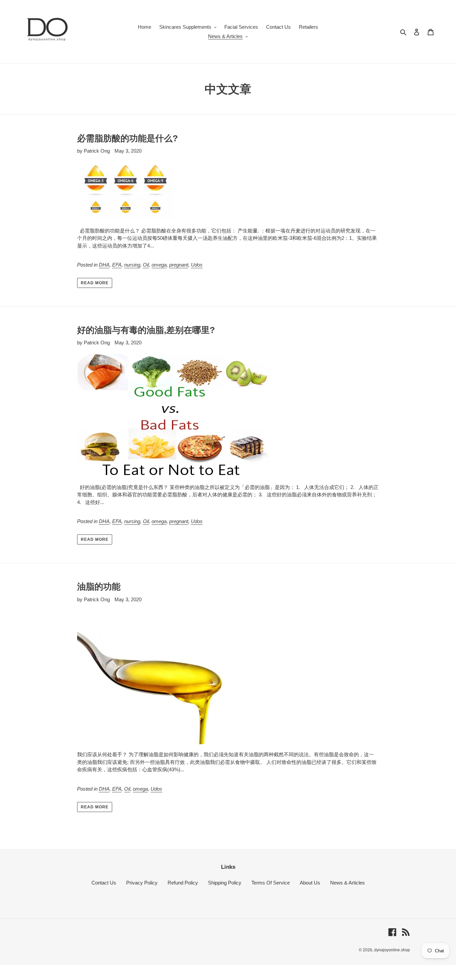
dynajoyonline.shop (392, 950)
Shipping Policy (224, 883)
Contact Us (103, 883)
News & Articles (347, 883)
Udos (197, 265)
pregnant (178, 265)
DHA (104, 265)
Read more (94, 283)
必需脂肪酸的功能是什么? (127, 138)
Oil (146, 265)
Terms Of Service (270, 883)
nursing (132, 265)
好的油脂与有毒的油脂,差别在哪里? (146, 330)
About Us (310, 883)
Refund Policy (183, 883)
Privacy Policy (142, 883)
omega (159, 265)
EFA (117, 265)
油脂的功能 (99, 587)
